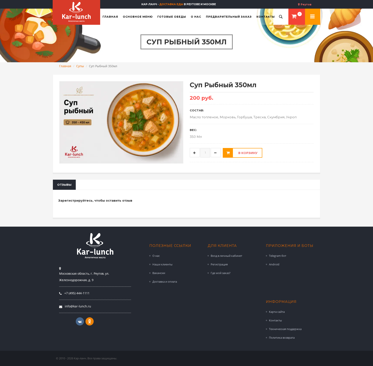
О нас (156, 256)
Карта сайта (277, 312)
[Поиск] (280, 17)
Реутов (305, 4)
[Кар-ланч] (76, 12)
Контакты (275, 320)
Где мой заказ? (221, 273)
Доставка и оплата (164, 281)
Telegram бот (277, 256)
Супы (80, 66)
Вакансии (158, 273)
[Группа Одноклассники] (89, 321)
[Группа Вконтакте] (80, 321)
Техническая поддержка (285, 329)
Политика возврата (282, 338)
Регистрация (219, 264)
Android (274, 264)
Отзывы (64, 184)
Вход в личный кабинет (226, 256)
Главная (65, 66)
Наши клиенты (162, 264)
